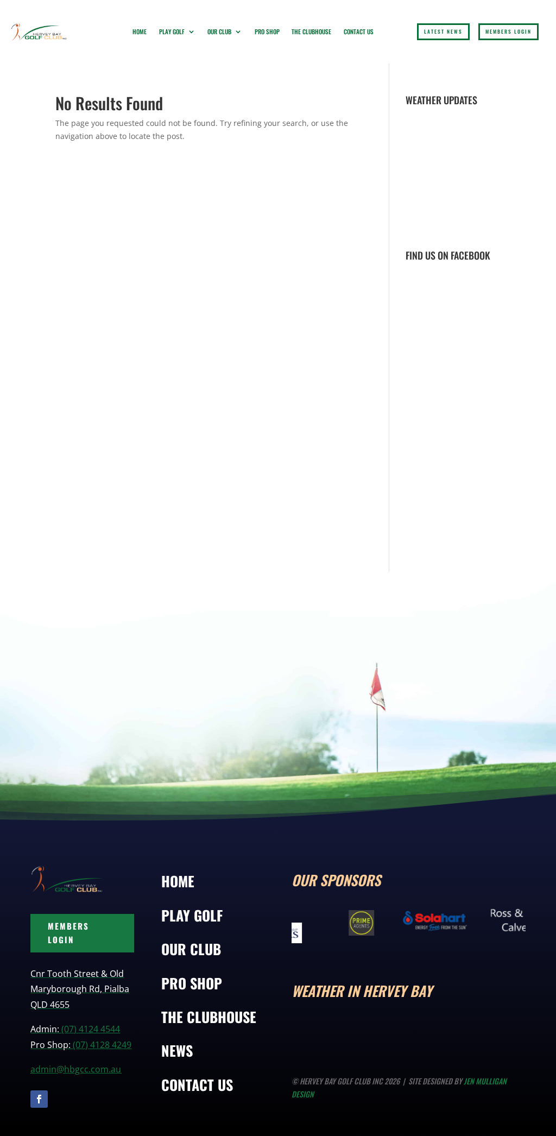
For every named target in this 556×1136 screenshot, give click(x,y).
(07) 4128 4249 (102, 1045)
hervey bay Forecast (530, 1036)
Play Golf (172, 31)
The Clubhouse (311, 31)
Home (139, 31)
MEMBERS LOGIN (68, 933)
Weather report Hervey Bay (471, 228)
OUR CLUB (191, 949)
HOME (177, 881)
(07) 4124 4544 (90, 1029)
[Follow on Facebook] (39, 1099)
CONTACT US (197, 1084)
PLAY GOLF (192, 915)
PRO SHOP (191, 983)
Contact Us (359, 31)
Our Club (219, 31)
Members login (508, 31)
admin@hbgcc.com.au (75, 1069)
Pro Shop (267, 31)
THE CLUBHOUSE (208, 1016)
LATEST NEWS (443, 31)
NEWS (177, 1050)
